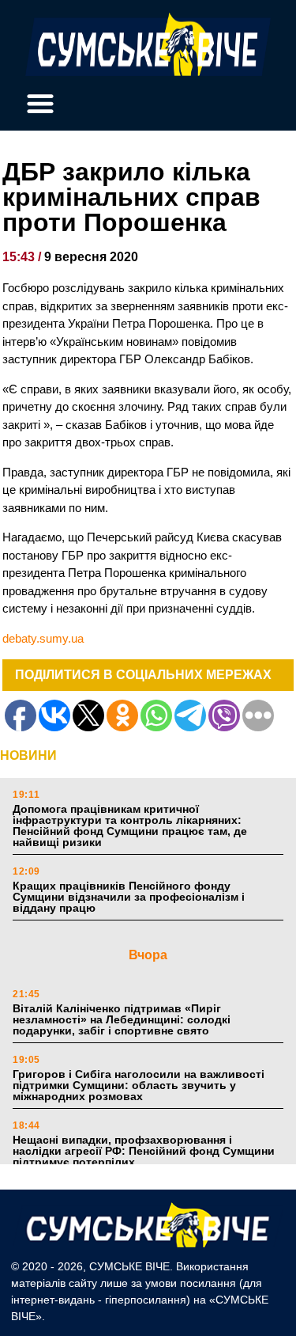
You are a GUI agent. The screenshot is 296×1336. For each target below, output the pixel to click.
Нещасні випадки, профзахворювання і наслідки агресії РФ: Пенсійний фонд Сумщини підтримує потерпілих (144, 1150)
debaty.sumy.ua (43, 638)
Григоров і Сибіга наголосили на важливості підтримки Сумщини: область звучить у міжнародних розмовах (138, 1085)
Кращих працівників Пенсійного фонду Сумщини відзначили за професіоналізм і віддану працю (129, 896)
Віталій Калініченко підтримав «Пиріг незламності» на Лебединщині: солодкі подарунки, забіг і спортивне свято (121, 1019)
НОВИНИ (28, 755)
